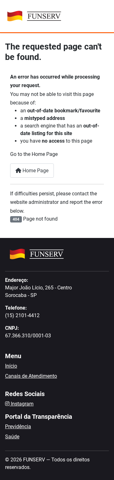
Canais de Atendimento (31, 376)
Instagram (22, 404)
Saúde (12, 437)
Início (11, 366)
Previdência (18, 427)
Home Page (34, 171)
